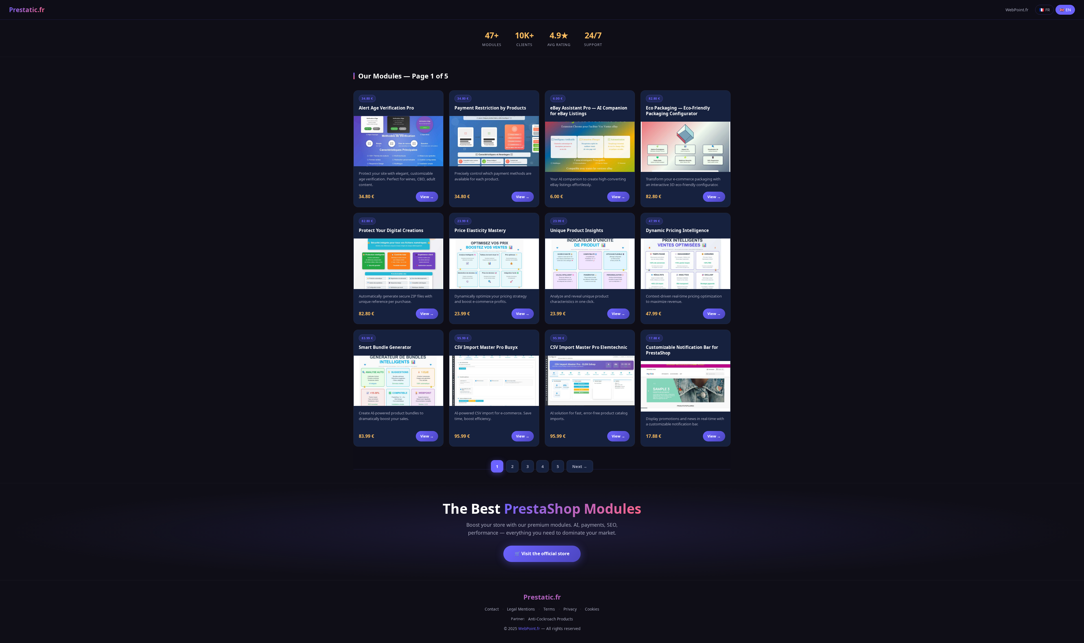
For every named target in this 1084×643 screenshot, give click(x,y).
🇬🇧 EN (1065, 9)
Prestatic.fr (27, 9)
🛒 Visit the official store (542, 553)
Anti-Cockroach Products (550, 619)
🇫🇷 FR (1044, 9)
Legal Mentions (521, 609)
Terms (549, 609)
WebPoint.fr (1017, 9)
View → (427, 196)
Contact (492, 609)
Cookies (592, 609)
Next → (579, 466)
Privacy (570, 609)
